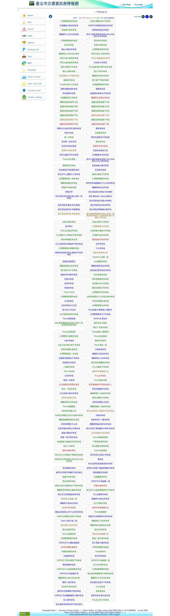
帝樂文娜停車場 (100, 486)
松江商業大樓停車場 (100, 543)
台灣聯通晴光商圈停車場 (69, 248)
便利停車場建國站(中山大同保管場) (100, 183)
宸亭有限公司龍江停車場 (100, 455)
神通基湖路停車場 (69, 552)
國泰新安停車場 (68, 165)
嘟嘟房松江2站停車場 (100, 521)
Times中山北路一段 (100, 257)
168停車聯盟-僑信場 (100, 301)
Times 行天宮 (68, 292)
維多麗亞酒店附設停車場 (100, 270)
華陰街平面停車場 (69, 187)
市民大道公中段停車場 (100, 54)
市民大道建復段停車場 (100, 58)
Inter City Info (35, 84)
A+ (143, 17)
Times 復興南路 (69, 319)
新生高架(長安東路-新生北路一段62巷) (68, 197)
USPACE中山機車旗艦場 (69, 543)
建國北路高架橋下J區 (100, 124)
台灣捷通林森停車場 (69, 41)
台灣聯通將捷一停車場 (69, 354)
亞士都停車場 (68, 600)
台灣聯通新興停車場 (100, 84)
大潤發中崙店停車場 (100, 235)
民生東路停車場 (100, 275)
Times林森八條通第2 (100, 332)
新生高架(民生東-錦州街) (100, 205)
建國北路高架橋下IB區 (69, 124)
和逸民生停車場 (68, 363)
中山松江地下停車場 (100, 600)
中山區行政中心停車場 (69, 84)
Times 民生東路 (69, 159)
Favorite (139, 4)
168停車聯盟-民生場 (69, 239)
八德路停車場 (68, 367)
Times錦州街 (100, 552)
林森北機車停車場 (69, 433)
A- (151, 17)
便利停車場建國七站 (100, 371)
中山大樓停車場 (100, 380)
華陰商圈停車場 (68, 565)
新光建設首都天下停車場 (100, 582)
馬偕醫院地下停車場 (69, 98)
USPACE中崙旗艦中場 (69, 573)
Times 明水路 (68, 371)
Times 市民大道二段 (69, 521)
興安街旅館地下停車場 (100, 137)
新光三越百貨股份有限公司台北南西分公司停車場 (100, 35)
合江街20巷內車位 (100, 565)
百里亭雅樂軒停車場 (100, 389)
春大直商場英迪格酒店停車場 (100, 464)
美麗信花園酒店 (68, 261)
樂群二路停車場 (68, 582)
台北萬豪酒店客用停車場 (69, 384)
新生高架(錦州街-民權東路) (69, 209)
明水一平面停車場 (69, 389)
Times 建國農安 (69, 406)
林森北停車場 (100, 341)
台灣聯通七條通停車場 (69, 336)
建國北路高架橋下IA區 (100, 120)
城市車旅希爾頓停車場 (100, 363)
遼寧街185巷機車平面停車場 (69, 591)
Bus (30, 22)
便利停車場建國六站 (100, 508)
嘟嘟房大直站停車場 (100, 354)
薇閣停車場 (100, 89)
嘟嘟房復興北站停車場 (100, 266)
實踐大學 (69, 192)
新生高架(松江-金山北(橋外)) (100, 196)
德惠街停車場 (68, 80)
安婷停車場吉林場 (69, 146)
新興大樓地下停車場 (100, 398)
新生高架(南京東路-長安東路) (100, 192)
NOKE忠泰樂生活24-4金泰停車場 (69, 415)
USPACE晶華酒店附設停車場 (100, 25)
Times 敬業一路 (100, 345)
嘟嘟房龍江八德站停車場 (100, 393)
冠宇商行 (69, 226)
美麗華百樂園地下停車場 (69, 358)
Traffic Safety (35, 97)
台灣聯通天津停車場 (100, 292)
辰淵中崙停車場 (100, 45)
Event (31, 29)
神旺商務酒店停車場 (100, 279)
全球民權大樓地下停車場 (100, 231)
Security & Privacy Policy (69, 610)
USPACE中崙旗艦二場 (100, 560)
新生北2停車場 (100, 530)
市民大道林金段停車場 (69, 62)
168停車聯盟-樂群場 (69, 547)
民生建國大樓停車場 (100, 446)
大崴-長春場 (69, 341)
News (30, 15)
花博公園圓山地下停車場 (100, 21)
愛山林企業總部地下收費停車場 (100, 573)
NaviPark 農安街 (100, 319)
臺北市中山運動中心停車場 (69, 174)
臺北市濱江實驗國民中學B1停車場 (100, 428)
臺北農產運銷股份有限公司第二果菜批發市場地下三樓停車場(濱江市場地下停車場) (100, 215)
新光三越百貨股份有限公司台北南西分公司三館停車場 (100, 160)
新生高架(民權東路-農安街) (100, 209)
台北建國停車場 (100, 261)
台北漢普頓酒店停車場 (69, 314)
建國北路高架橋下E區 (100, 111)
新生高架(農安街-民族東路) (69, 214)
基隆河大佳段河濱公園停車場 (69, 128)
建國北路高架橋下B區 (69, 106)
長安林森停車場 (68, 93)
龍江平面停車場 (100, 71)
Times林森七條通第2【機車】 (100, 310)
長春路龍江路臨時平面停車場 (69, 442)
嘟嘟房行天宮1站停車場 (100, 578)
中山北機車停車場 (100, 494)
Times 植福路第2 (69, 534)
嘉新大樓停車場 (68, 450)
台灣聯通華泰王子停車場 (100, 314)
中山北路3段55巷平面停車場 (100, 67)
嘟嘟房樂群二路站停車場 (100, 406)
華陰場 (100, 459)
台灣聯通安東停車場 (100, 49)
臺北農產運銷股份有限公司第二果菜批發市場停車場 (69, 324)
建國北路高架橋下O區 (69, 102)
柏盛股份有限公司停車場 (100, 93)
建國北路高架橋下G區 (100, 115)
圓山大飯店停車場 (69, 49)
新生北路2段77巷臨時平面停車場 (100, 411)
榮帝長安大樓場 (100, 323)
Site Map (126, 4)
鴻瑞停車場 (69, 288)
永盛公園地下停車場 (100, 222)
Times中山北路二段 (69, 499)
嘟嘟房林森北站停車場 (69, 266)
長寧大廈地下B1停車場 (68, 155)
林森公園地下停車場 (100, 174)
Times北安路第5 (100, 336)
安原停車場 (69, 283)
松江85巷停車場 (100, 503)
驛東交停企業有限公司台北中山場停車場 (69, 460)
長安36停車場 (100, 556)
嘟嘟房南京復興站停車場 (100, 525)
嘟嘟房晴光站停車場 (100, 187)
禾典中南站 (69, 133)
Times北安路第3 (69, 332)
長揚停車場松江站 (100, 150)
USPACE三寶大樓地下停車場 (69, 560)
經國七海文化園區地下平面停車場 (69, 486)
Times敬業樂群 (100, 512)
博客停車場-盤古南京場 (100, 595)
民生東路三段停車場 (69, 525)
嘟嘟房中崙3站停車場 (69, 503)
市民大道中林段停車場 (69, 58)
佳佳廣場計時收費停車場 (69, 170)
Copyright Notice (49, 610)
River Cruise (34, 77)
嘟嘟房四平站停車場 (69, 402)
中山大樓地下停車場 (100, 367)
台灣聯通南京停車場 (100, 226)
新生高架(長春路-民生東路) (69, 205)
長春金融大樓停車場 (100, 165)
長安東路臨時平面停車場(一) (100, 384)
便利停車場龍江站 (69, 411)
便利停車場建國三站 (100, 534)
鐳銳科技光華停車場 (69, 275)
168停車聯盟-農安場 (69, 349)
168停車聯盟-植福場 (100, 547)
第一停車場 (69, 137)
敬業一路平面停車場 (69, 437)
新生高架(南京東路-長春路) (100, 201)
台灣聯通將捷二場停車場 (69, 179)
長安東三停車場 (100, 62)
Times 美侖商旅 (100, 450)
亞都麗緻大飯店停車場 (69, 25)
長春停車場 (69, 279)
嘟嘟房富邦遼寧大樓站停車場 (69, 490)
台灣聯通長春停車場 (69, 21)
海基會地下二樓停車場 (100, 420)
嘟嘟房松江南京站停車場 (69, 54)
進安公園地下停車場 (69, 67)
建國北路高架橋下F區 (69, 115)
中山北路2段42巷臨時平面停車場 (69, 244)
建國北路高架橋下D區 (69, 111)
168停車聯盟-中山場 (69, 424)
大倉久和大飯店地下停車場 (69, 345)
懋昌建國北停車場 (100, 472)
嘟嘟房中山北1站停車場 (69, 34)
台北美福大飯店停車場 (69, 393)
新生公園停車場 (68, 71)
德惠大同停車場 (68, 477)
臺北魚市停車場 (100, 41)
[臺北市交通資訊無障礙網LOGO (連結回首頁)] (54, 5)
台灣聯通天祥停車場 (100, 155)
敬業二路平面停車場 (100, 538)
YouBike (32, 70)
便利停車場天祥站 (69, 398)
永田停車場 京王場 (69, 305)
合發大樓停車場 (68, 222)
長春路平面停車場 (69, 30)
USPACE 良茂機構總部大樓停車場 (69, 595)
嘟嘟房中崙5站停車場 (100, 499)
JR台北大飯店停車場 (68, 231)
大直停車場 (69, 376)
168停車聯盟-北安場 (100, 402)
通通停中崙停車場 (69, 150)
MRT (30, 63)
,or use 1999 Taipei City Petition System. (105, 612)
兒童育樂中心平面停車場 (69, 76)
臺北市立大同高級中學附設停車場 (69, 455)
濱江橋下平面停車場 (100, 80)
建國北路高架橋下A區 (100, 102)
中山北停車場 (100, 376)
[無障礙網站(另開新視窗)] (25, 615)
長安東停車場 (100, 170)
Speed (31, 43)
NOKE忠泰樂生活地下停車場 (69, 516)
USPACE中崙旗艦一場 (100, 481)
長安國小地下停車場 (100, 283)
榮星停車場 (100, 128)
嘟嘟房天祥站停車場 (100, 76)
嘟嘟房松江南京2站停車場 (69, 578)
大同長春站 (69, 301)
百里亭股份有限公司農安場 (69, 428)
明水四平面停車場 (69, 587)
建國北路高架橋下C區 (100, 106)
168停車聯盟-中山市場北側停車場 (100, 297)
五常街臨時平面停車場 (100, 433)
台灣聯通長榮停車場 (69, 297)
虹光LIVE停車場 (69, 508)
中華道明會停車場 (100, 442)
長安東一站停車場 (69, 142)
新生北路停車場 (68, 530)
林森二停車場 (68, 380)
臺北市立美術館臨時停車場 (69, 494)
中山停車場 (100, 248)
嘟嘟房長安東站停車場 (100, 98)
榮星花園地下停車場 (100, 288)
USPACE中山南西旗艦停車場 (69, 569)
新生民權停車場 (68, 481)
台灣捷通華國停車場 (100, 569)
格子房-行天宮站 (69, 310)
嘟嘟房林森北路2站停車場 (100, 424)
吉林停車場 (100, 415)
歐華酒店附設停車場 (100, 30)
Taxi (30, 56)
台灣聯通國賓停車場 (100, 179)
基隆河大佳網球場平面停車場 (100, 516)
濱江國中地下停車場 (69, 270)
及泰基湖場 (100, 591)
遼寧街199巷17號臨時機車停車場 (100, 468)
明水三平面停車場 (100, 327)
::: (121, 4)
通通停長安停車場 (100, 146)
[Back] (51, 17)
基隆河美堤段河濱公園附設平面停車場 (69, 253)
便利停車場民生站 (100, 253)
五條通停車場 (100, 133)
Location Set (34, 90)
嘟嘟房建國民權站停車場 (69, 420)
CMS (30, 36)
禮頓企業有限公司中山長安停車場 (69, 512)
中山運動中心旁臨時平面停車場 (69, 235)
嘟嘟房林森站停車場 (69, 183)
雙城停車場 (100, 142)
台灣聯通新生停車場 (100, 305)
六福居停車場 (100, 349)
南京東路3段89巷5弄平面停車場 (69, 604)
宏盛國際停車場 (100, 477)
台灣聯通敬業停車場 (69, 538)
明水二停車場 (68, 446)
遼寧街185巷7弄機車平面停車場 (69, 472)
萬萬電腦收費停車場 (69, 89)
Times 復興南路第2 (100, 437)
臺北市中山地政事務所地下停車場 (100, 490)
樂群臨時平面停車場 (100, 239)
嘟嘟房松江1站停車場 (100, 358)
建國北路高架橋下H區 (69, 120)
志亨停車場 (100, 244)
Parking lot (33, 50)
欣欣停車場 (69, 45)
